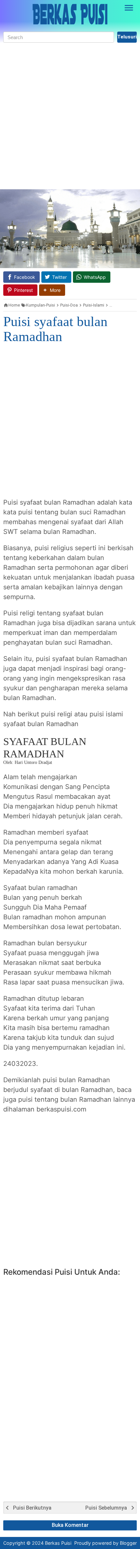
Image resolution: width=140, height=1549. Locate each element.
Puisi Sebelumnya (106, 1508)
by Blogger (125, 1543)
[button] (52, 290)
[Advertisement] (70, 116)
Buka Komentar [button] (70, 1525)
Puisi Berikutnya (32, 1508)
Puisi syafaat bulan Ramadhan (55, 329)
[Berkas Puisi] (70, 14)
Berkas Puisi (58, 1543)
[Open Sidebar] (129, 8)
